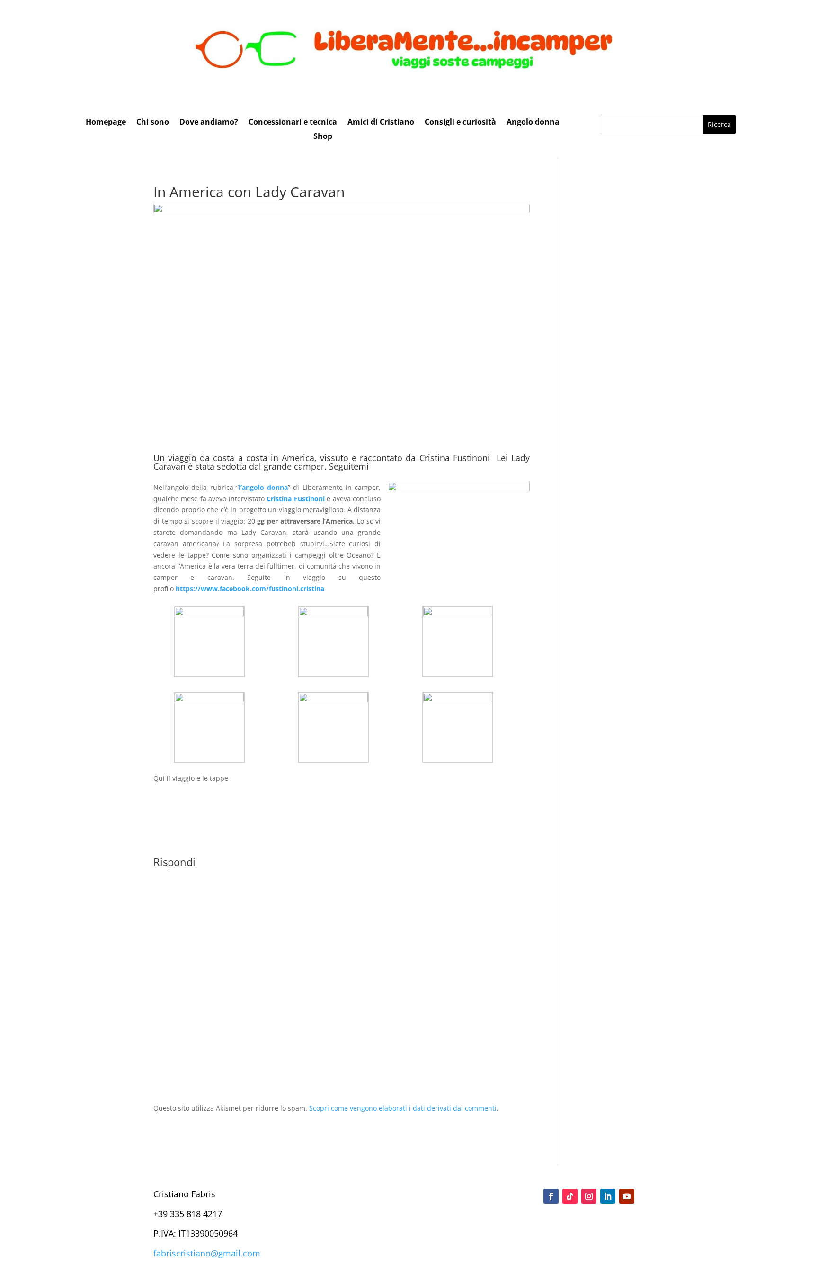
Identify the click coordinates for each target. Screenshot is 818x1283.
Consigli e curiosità (460, 122)
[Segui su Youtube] (626, 1196)
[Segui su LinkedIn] (607, 1196)
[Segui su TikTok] (570, 1196)
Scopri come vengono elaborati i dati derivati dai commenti (403, 1107)
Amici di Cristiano (380, 122)
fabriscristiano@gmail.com (206, 1253)
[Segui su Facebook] (551, 1196)
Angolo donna (533, 122)
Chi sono (152, 122)
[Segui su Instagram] (588, 1196)
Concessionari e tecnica (293, 122)
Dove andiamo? (208, 122)
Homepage (106, 122)
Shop (322, 137)
